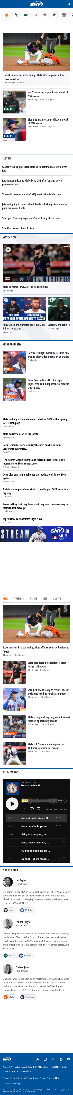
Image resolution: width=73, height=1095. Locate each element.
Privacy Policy (9, 1078)
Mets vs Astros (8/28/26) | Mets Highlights (25, 287)
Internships (26, 1071)
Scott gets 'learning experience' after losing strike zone (31, 218)
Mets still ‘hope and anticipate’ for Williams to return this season (46, 746)
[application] (36, 263)
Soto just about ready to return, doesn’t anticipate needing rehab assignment (48, 692)
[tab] (5, 598)
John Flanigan (46, 697)
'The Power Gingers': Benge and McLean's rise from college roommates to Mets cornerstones (34, 461)
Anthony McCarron (11, 467)
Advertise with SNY (23, 1067)
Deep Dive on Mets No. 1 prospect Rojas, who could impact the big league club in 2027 (48, 383)
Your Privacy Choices (44, 1078)
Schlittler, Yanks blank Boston (18, 228)
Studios (65, 1067)
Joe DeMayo (33, 391)
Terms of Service (25, 1078)
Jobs (16, 1071)
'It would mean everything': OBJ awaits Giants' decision (31, 194)
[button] (7, 248)
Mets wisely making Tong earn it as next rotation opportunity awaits (49, 719)
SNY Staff (7, 522)
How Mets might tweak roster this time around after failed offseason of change (48, 355)
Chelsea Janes (34, 360)
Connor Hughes (47, 99)
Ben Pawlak (22, 82)
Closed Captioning (12, 1083)
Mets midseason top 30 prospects (20, 434)
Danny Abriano (9, 426)
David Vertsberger (11, 452)
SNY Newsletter (42, 1067)
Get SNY (55, 1067)
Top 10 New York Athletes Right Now (22, 519)
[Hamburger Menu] (5, 4)
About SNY (8, 1067)
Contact (7, 1071)
